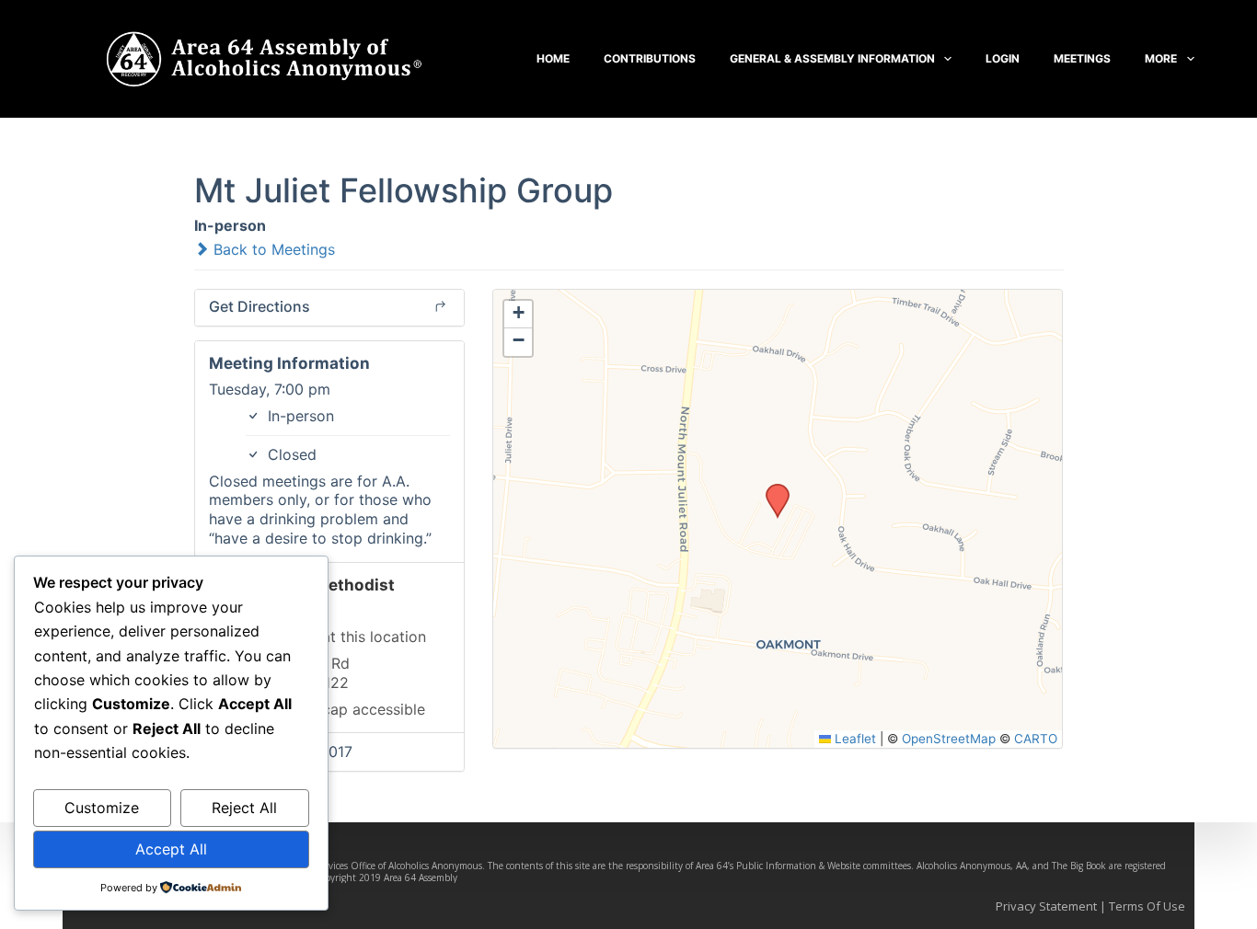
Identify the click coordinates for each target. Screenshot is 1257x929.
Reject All (244, 807)
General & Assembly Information (832, 58)
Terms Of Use (1147, 906)
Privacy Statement (1046, 906)
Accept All (171, 849)
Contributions (650, 58)
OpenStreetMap (949, 738)
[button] (771, 489)
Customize (101, 807)
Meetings (1082, 58)
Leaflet (853, 738)
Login (1003, 58)
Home (553, 58)
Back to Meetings (272, 249)
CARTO (1035, 738)
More (1161, 58)
